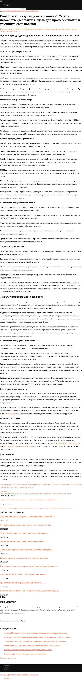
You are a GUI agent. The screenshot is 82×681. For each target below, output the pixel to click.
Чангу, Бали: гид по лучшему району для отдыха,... (24, 533)
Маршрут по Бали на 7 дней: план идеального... (22, 541)
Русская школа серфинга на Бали (64, 484)
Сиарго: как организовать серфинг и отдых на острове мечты (28, 650)
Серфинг (7, 5)
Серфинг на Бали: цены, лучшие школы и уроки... (23, 574)
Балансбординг (12, 487)
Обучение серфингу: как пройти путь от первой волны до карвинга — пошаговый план (38, 637)
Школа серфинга (6, 484)
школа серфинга (13, 414)
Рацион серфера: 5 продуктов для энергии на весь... (24, 558)
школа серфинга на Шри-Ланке (69, 443)
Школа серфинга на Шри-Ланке (39, 484)
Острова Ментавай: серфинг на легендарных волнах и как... (28, 516)
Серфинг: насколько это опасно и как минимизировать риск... (29, 566)
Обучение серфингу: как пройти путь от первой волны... (26, 525)
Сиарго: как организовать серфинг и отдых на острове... (26, 549)
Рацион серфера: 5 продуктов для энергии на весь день (25, 654)
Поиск (23, 9)
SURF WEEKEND (20, 484)
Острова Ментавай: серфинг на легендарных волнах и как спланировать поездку (35, 633)
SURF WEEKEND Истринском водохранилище (20, 446)
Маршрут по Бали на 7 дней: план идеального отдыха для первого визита (32, 645)
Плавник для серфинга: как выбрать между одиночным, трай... (29, 591)
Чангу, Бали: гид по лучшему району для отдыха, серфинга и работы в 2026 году (35, 641)
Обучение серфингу (27, 487)
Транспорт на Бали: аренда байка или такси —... (23, 582)
